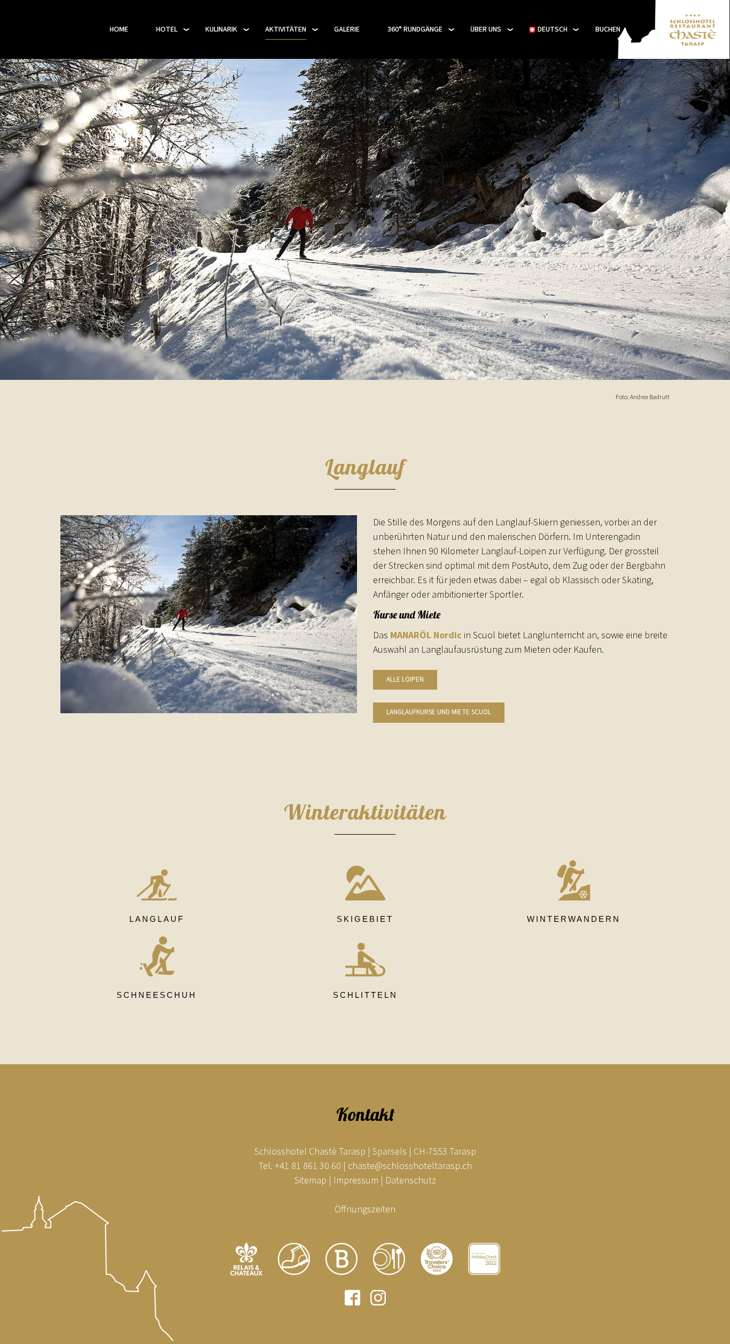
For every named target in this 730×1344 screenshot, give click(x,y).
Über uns (485, 29)
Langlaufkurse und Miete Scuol (438, 712)
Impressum (355, 1180)
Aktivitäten (285, 29)
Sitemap (310, 1180)
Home (119, 29)
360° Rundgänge (414, 29)
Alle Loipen (405, 679)
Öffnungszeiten (365, 1209)
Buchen (607, 29)
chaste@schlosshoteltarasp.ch (410, 1166)
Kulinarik (221, 29)
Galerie (347, 29)
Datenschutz (410, 1180)
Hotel (166, 29)
